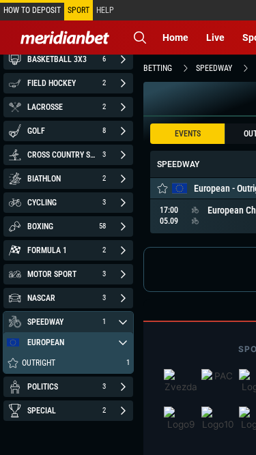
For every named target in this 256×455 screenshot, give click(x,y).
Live (215, 37)
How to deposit (32, 10)
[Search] (140, 37)
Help (105, 10)
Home (175, 37)
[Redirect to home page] (65, 37)
